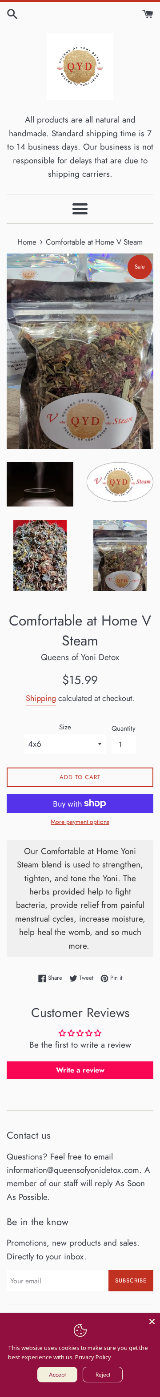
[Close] (152, 1321)
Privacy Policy (93, 1357)
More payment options (80, 821)
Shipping (41, 698)
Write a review (80, 1070)
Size (65, 727)
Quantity (124, 728)
